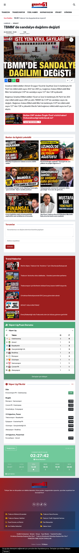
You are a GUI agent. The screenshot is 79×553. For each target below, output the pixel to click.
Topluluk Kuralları (56, 534)
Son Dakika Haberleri (15, 526)
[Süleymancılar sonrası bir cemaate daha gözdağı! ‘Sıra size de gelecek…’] (57, 177)
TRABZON (6, 12)
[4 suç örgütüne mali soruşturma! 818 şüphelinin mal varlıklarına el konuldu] (22, 203)
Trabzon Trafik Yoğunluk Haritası (53, 518)
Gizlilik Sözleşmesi (23, 534)
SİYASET (58, 12)
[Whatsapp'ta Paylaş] (14, 80)
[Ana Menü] (5, 5)
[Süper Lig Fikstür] (72, 384)
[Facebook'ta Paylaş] (6, 80)
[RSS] (45, 504)
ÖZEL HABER (32, 12)
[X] (34, 504)
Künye (38, 534)
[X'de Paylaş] (10, 80)
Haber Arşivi (47, 526)
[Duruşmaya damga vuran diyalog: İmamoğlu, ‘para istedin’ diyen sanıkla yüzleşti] (22, 177)
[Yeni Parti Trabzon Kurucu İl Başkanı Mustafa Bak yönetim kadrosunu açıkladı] (57, 203)
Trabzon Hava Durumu (50, 514)
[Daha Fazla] (17, 80)
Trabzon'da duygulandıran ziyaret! (30, 18)
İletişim (32, 534)
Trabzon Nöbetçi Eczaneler (17, 514)
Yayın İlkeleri (45, 534)
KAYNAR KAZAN (46, 12)
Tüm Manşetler (48, 522)
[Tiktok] (41, 504)
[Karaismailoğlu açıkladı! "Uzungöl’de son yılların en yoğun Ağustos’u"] (57, 150)
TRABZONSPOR (18, 12)
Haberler (7, 23)
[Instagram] (37, 504)
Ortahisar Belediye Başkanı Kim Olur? (22, 536)
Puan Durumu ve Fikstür (15, 522)
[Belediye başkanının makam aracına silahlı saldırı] (22, 150)
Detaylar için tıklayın (39, 377)
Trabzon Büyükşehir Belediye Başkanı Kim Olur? (52, 536)
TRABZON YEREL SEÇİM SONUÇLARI (39, 538)
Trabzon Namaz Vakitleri (16, 518)
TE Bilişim (45, 544)
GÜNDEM (68, 12)
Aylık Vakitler (11, 474)
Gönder (10, 247)
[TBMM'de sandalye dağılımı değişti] (39, 57)
